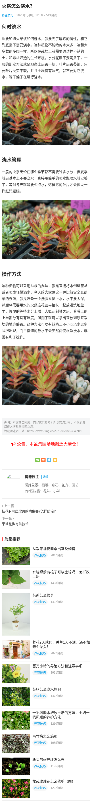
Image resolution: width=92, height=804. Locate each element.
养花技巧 (7, 15)
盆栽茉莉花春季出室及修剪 (53, 549)
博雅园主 (32, 477)
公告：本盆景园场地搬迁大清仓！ (48, 444)
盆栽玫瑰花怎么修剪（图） (53, 781)
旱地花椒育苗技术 (15, 524)
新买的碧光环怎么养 (48, 760)
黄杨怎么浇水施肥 (46, 689)
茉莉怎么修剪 (43, 595)
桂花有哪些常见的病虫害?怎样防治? (29, 511)
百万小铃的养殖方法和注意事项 (57, 666)
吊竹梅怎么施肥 (44, 736)
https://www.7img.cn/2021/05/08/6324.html (54, 431)
